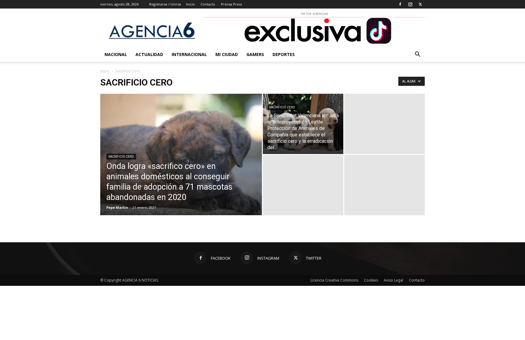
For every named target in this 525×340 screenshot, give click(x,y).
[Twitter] (420, 4)
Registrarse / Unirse (165, 4)
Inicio (190, 4)
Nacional (116, 54)
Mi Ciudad (226, 54)
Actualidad (149, 54)
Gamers (255, 54)
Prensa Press (231, 4)
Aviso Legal (393, 280)
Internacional (189, 54)
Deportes (284, 54)
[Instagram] (410, 4)
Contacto (208, 4)
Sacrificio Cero (121, 156)
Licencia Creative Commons (334, 280)
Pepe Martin (117, 207)
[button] (417, 55)
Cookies (371, 280)
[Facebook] (400, 4)
